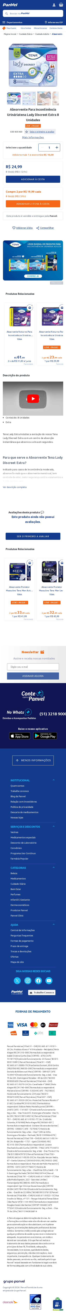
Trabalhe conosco (20, 791)
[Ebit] (35, 1301)
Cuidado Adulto (42, 34)
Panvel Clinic (17, 915)
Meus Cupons (11, 28)
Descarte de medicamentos (24, 812)
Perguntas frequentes (22, 935)
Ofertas (14, 956)
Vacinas (14, 832)
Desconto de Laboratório (24, 842)
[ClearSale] (10, 1301)
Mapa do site (17, 962)
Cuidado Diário (26, 34)
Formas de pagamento (22, 940)
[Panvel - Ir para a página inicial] (26, 5)
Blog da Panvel (18, 796)
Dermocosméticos (20, 905)
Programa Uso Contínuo (23, 853)
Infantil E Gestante (20, 899)
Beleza (14, 873)
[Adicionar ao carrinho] (30, 307)
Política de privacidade (22, 806)
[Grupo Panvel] (14, 1281)
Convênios (16, 848)
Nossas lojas (17, 817)
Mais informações (33, 137)
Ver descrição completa (15, 487)
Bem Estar (16, 889)
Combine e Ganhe (56, 28)
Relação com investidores (24, 801)
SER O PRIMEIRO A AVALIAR (33, 536)
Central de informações (23, 930)
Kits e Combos (26, 28)
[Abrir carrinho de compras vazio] (61, 4)
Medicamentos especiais (23, 837)
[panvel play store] (45, 735)
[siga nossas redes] (17, 980)
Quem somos (17, 785)
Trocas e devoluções (21, 951)
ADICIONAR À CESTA (33, 179)
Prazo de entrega (19, 946)
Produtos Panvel (19, 910)
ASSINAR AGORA (33, 676)
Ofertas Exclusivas (40, 28)
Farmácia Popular (19, 858)
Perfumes (15, 894)
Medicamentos (18, 878)
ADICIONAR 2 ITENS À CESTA (33, 203)
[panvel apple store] (19, 735)
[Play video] (33, 398)
